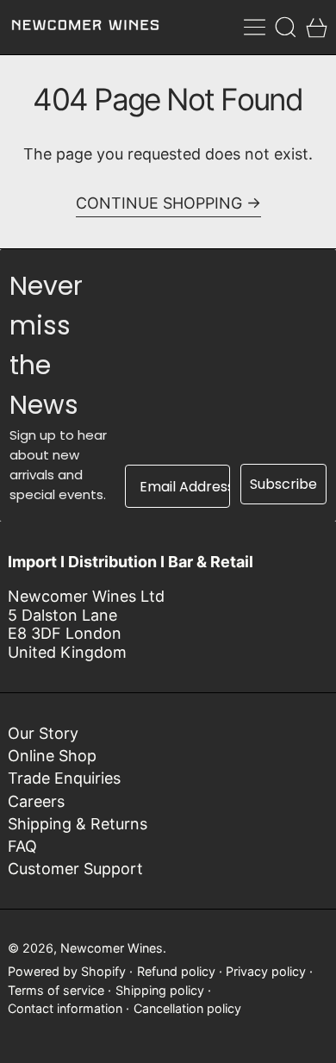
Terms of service (56, 990)
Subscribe (283, 484)
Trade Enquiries (64, 778)
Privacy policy (266, 971)
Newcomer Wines (111, 948)
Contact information (65, 1008)
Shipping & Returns (77, 824)
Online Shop (52, 756)
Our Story (43, 733)
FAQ (22, 846)
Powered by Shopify (67, 971)
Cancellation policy (187, 1008)
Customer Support (75, 869)
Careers (36, 801)
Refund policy (176, 971)
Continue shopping (159, 203)
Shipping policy (159, 990)
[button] (285, 27)
